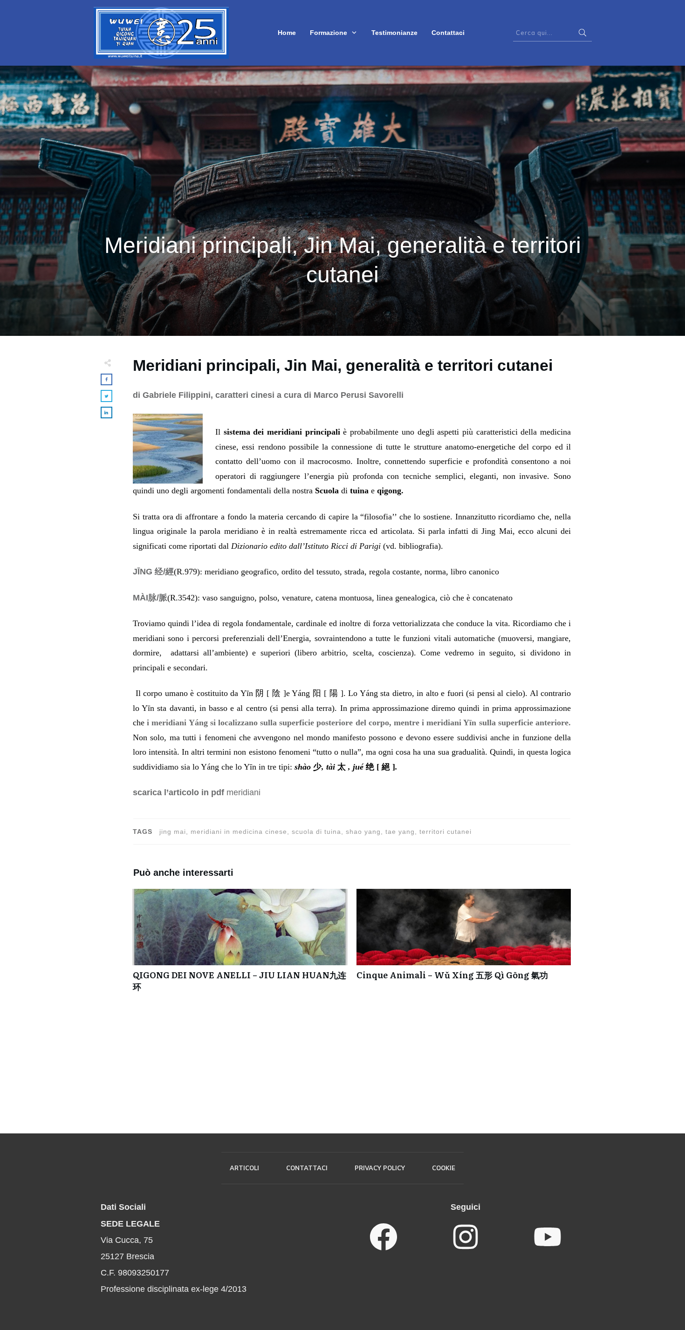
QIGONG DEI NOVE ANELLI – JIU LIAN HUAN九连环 (240, 945)
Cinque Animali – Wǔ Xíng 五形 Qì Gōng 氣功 (463, 945)
